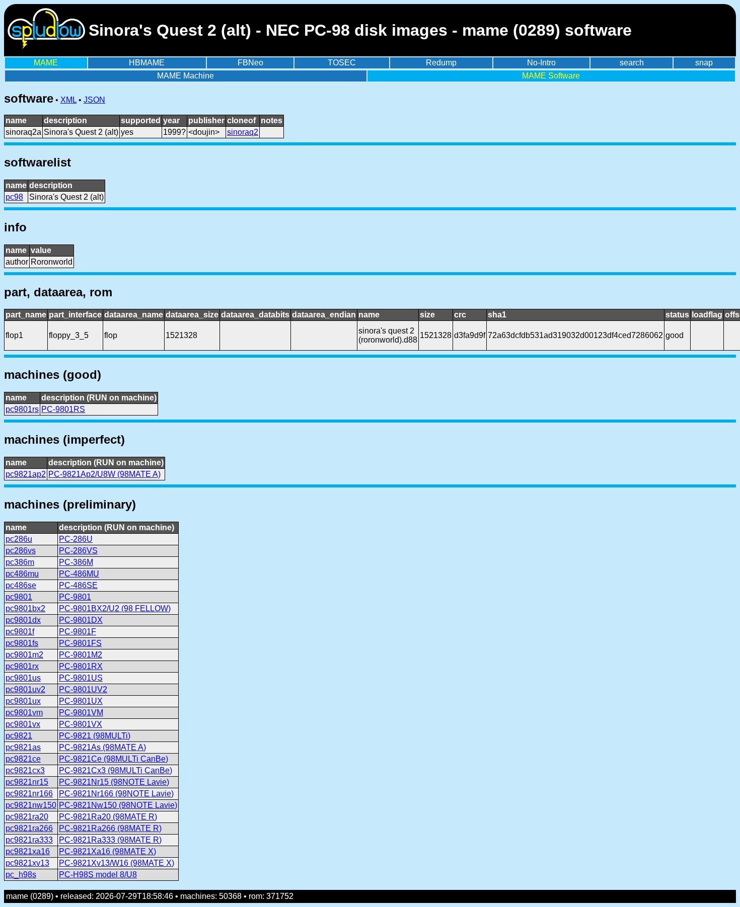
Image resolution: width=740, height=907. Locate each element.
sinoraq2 (242, 132)
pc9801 (19, 597)
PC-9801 (75, 597)
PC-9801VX (80, 724)
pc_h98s (21, 874)
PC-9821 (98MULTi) (94, 735)
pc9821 (19, 735)
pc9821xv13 (27, 863)
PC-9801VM (81, 712)
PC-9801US (81, 678)
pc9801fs (22, 643)
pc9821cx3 (25, 770)
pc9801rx (22, 666)
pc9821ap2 (26, 474)
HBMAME (147, 62)
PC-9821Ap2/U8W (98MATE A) (104, 474)
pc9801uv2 (25, 689)
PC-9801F (77, 631)
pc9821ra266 (29, 828)
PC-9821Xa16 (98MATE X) (107, 851)
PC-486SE (78, 585)
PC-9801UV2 (83, 689)
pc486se (21, 585)
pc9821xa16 (28, 851)
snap (704, 62)
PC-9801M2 (80, 654)
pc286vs (21, 550)
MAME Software (551, 75)
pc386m (20, 562)
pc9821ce (23, 759)
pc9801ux (23, 701)
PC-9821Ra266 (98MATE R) (110, 828)
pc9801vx (23, 724)
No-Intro (541, 62)
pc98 (14, 197)
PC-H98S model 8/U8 (98, 874)
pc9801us (23, 678)
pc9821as (23, 747)
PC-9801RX (81, 666)
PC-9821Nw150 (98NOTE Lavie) (118, 805)
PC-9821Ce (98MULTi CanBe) (113, 759)
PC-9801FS (80, 643)
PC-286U (76, 539)
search (632, 62)
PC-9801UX (81, 701)
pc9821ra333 (29, 840)
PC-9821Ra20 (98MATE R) (108, 816)
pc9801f (20, 631)
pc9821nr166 (29, 793)
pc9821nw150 (31, 805)
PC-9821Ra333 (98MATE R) (110, 840)
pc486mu (22, 573)
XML (68, 100)
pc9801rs (22, 409)
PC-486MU (79, 573)
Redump (441, 62)
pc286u (19, 539)
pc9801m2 (24, 654)
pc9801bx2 (25, 608)
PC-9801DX (81, 620)
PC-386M (76, 562)
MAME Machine (185, 75)
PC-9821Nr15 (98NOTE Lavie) (114, 782)
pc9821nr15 (27, 782)
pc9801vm (24, 712)
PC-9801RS (63, 409)
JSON (94, 100)
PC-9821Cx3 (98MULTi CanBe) (115, 770)
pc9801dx (23, 620)
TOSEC (342, 62)
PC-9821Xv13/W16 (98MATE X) (116, 863)
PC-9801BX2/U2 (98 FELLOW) (115, 608)
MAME (46, 62)
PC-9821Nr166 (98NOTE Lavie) (116, 793)
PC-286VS (78, 550)
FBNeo (250, 62)
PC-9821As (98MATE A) (102, 747)
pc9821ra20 (27, 816)
